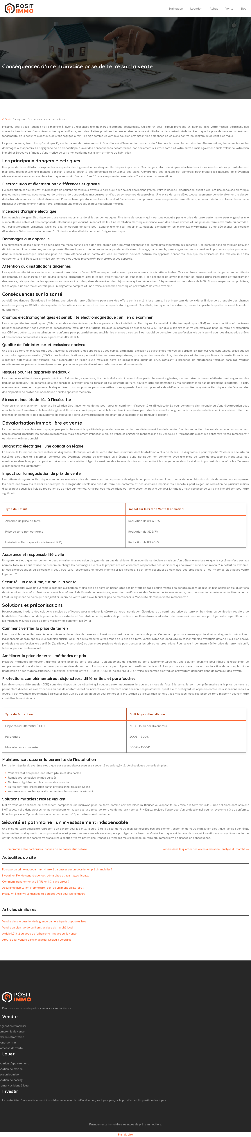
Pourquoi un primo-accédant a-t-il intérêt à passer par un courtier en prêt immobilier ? (57, 869)
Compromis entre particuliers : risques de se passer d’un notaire (46, 849)
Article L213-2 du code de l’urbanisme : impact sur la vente (39, 933)
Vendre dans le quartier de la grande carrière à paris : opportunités (44, 921)
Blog (243, 8)
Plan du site (125, 1134)
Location (196, 8)
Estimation (176, 8)
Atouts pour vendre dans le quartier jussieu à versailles (36, 940)
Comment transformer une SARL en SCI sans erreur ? (35, 881)
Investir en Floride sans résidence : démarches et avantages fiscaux (45, 875)
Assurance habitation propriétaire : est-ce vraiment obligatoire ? (43, 888)
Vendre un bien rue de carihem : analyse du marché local (37, 927)
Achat (214, 8)
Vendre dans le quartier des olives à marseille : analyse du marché (204, 849)
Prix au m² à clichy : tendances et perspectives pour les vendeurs (43, 894)
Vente (229, 8)
